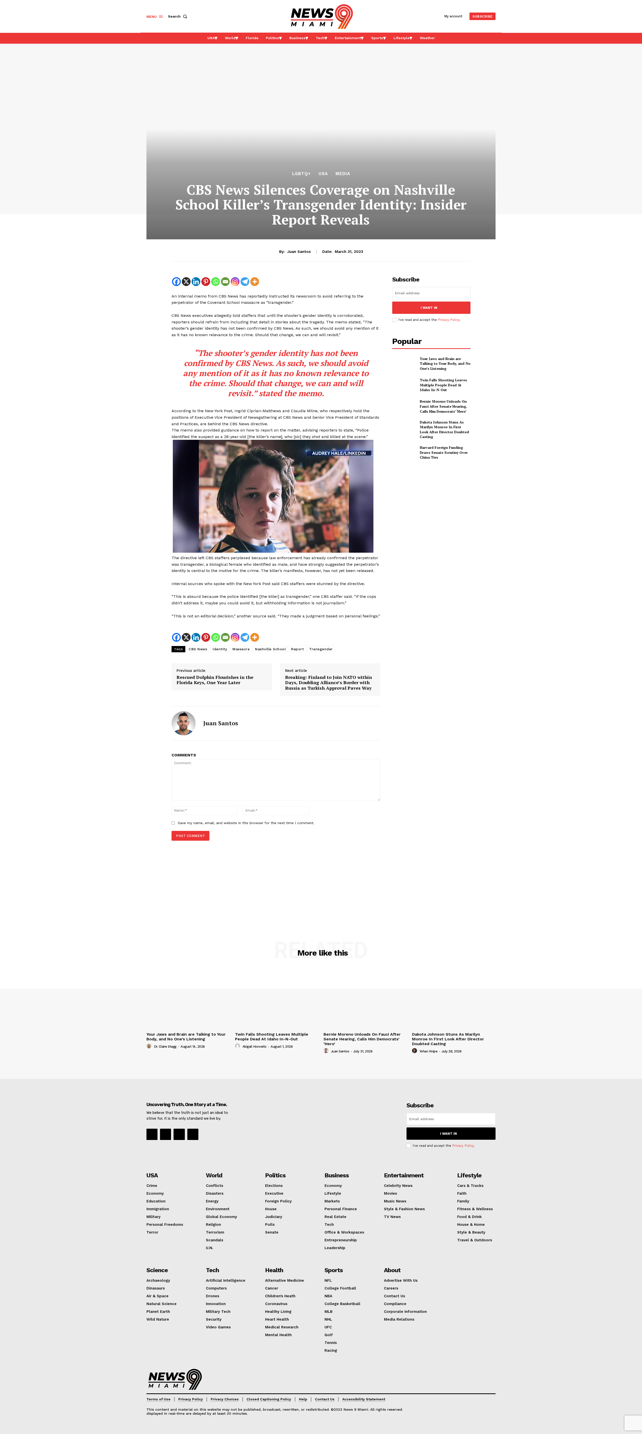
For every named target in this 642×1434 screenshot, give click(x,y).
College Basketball (342, 1304)
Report (297, 649)
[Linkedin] (196, 281)
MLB (329, 1311)
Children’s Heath (280, 1296)
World (214, 1175)
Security (213, 1319)
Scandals (214, 1240)
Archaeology (158, 1280)
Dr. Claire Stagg (165, 1046)
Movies (390, 1193)
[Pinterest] (205, 281)
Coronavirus (276, 1304)
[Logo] (175, 1379)
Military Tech (218, 1311)
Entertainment (404, 1175)
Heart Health (277, 1319)
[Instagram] (235, 281)
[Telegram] (244, 281)
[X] (186, 281)
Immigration (157, 1209)
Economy (155, 1193)
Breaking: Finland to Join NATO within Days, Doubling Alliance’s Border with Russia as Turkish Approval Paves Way (328, 683)
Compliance (395, 1304)
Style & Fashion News (404, 1209)
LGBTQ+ (301, 174)
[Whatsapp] (215, 281)
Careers (391, 1288)
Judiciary (273, 1216)
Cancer (271, 1288)
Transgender (321, 649)
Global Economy (221, 1216)
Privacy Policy (448, 320)
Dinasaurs (155, 1288)
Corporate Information (405, 1311)
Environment (217, 1209)
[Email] (225, 281)
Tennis (331, 1342)
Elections (274, 1185)
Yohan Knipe (429, 1051)
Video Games (218, 1327)
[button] (178, 16)
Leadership (335, 1248)
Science (157, 1270)
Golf (329, 1335)
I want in (429, 308)
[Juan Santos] (184, 723)
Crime (151, 1185)
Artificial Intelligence (225, 1280)
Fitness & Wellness (475, 1209)
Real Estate (335, 1216)
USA (323, 174)
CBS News (198, 649)
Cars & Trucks (470, 1185)
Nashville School (270, 649)
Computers (216, 1288)
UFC (328, 1327)
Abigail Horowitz (255, 1046)
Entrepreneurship (341, 1240)
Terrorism (215, 1232)
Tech (329, 1224)
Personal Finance (341, 1209)
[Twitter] (192, 1134)
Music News (395, 1201)
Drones (212, 1296)
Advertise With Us (401, 1280)
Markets (332, 1201)
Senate (271, 1232)
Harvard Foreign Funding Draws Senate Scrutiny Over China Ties (444, 452)
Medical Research (281, 1327)
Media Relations (399, 1319)
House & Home (471, 1224)
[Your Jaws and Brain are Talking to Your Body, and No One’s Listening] (404, 363)
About (392, 1270)
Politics (275, 1175)
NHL (328, 1319)
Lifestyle (333, 1193)
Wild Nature (157, 1319)
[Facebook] (176, 281)
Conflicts (214, 1185)
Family (463, 1201)
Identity (220, 649)
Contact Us (394, 1296)
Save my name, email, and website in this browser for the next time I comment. (246, 823)
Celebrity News (398, 1185)
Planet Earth (158, 1311)
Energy (212, 1201)
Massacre (241, 649)
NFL (328, 1280)
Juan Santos (299, 251)
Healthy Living (278, 1311)
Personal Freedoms (164, 1224)
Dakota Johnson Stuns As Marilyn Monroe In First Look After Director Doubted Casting (444, 429)
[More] (254, 281)
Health (274, 1270)
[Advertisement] (276, 883)
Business (337, 1175)
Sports (334, 1270)
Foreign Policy (278, 1201)
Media (343, 174)
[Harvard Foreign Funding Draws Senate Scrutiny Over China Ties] (404, 452)
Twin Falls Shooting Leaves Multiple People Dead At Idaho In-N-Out (443, 385)
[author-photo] (149, 1046)
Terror (152, 1232)
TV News (392, 1216)
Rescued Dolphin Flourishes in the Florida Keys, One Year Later (215, 680)
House (271, 1209)
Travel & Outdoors (474, 1240)
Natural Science (161, 1304)
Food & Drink (469, 1216)
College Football (340, 1288)
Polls (270, 1224)
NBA (328, 1296)
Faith (461, 1193)
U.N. (209, 1248)
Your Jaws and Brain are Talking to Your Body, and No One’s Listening (445, 363)
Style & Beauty (471, 1232)
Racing (331, 1350)
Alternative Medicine (284, 1280)
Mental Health (278, 1335)
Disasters (214, 1193)
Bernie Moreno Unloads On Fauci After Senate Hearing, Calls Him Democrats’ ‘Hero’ (443, 406)
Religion (213, 1224)
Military (153, 1216)
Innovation (216, 1304)
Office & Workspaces (344, 1232)
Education (156, 1201)
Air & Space (157, 1296)
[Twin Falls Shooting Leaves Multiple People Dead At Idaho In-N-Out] (404, 385)
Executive (274, 1193)
